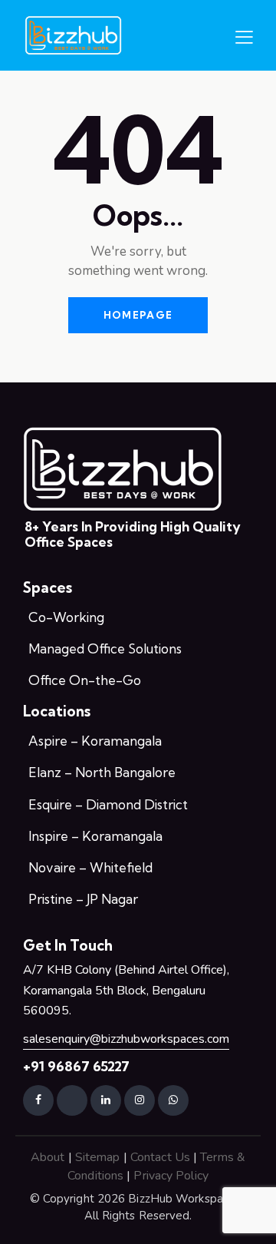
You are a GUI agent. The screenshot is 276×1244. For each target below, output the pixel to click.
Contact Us (160, 1157)
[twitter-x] (72, 1100)
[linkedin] (105, 1100)
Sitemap (97, 1157)
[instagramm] (139, 1100)
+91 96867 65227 (76, 1066)
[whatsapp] (173, 1100)
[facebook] (38, 1100)
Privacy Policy (170, 1175)
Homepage (138, 315)
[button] (244, 37)
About (48, 1157)
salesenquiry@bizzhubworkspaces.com (126, 1039)
